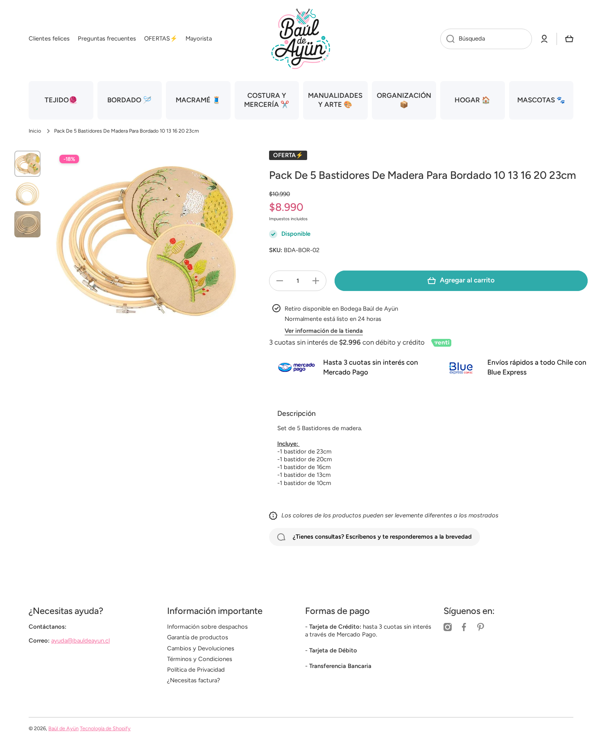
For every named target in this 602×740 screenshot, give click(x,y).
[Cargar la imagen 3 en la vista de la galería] (27, 224)
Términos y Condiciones (199, 659)
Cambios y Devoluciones (200, 648)
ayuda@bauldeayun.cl (80, 640)
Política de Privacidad (196, 669)
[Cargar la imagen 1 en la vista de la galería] (27, 164)
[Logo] (301, 39)
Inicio (35, 131)
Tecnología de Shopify (105, 728)
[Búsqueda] (447, 39)
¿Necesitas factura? (193, 680)
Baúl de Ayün (63, 728)
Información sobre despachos (207, 626)
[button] (569, 39)
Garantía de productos (197, 637)
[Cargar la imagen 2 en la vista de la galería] (27, 194)
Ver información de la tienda (324, 330)
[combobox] (486, 39)
